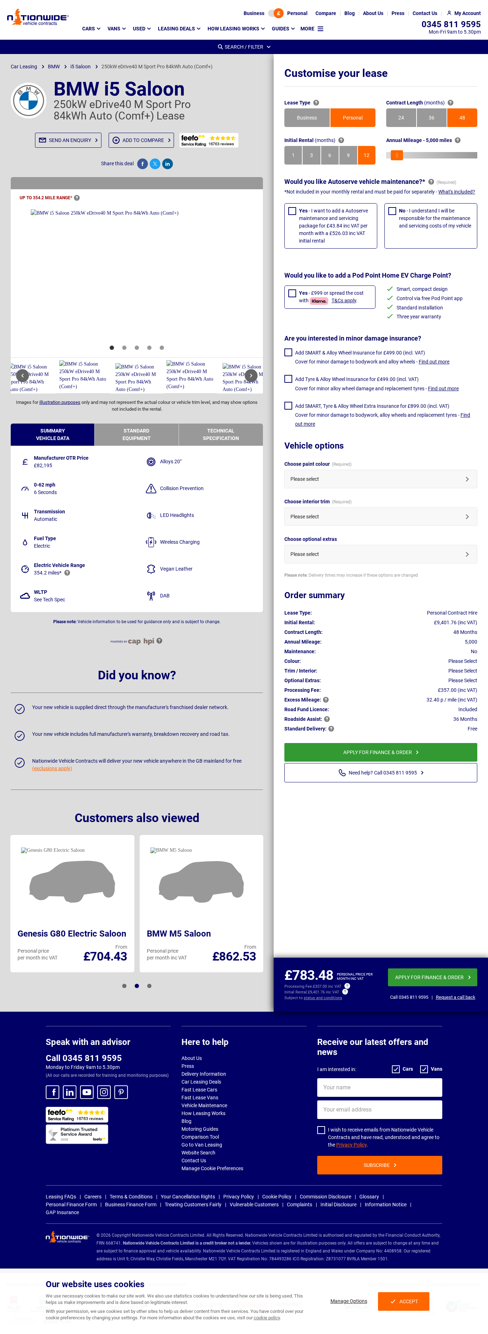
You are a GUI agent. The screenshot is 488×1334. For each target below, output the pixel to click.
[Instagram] (104, 1092)
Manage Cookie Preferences (212, 1168)
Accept (408, 1301)
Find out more (434, 362)
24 (407, 119)
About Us (191, 1058)
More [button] (307, 28)
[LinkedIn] (69, 1092)
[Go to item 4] (149, 348)
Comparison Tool (200, 1137)
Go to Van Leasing (201, 1145)
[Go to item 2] (124, 348)
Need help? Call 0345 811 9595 (383, 773)
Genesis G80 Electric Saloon (72, 934)
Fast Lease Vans (199, 1097)
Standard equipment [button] (137, 434)
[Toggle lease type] (276, 13)
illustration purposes (59, 402)
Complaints (299, 1204)
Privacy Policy (351, 1145)
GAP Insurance (62, 1212)
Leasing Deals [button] (176, 28)
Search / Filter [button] (244, 47)
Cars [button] (88, 28)
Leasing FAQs (61, 1196)
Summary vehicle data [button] (52, 434)
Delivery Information (203, 1074)
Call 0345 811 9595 (84, 1058)
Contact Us (193, 1160)
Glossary (369, 1196)
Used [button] (139, 28)
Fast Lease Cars (199, 1090)
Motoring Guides (199, 1129)
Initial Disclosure (338, 1204)
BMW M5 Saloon (179, 934)
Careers (92, 1196)
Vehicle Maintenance (204, 1105)
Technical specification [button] (221, 434)
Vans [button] (114, 28)
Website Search (198, 1152)
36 (438, 119)
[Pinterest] (121, 1092)
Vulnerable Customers (254, 1204)
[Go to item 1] (112, 348)
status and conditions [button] (323, 998)
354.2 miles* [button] (47, 573)
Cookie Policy (277, 1196)
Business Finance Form (130, 1204)
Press (187, 1066)
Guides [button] (280, 28)
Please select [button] (304, 479)
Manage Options (348, 1301)
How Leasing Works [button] (233, 28)
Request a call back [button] (455, 997)
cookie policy (267, 1317)
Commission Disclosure (325, 1196)
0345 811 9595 (451, 24)
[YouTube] (87, 1092)
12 (369, 157)
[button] (68, 140)
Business (254, 13)
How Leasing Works (203, 1113)
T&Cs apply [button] (344, 300)
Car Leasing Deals (201, 1082)
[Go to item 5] (162, 348)
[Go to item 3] (137, 348)
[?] (77, 198)
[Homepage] (38, 17)
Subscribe (377, 1165)
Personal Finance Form (71, 1204)
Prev (22, 375)
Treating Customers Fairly (193, 1204)
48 (468, 119)
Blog (186, 1121)
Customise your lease (336, 73)
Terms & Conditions (131, 1196)
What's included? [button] (456, 192)
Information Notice (386, 1204)
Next (251, 375)
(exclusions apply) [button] (52, 768)
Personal (297, 13)
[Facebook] (52, 1092)
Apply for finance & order (377, 752)
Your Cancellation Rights (188, 1196)
